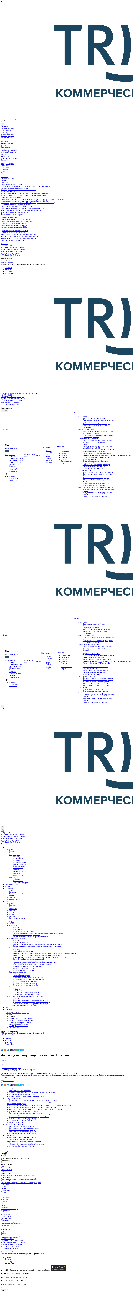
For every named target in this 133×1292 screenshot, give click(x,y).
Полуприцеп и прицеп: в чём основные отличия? (18, 1179)
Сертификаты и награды (9, 1209)
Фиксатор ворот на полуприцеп (20, 1120)
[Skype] (19, 1050)
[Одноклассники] (5, 1050)
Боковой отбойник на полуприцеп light (23, 1119)
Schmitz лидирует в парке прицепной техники (17, 1175)
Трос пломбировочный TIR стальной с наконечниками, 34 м (30, 1115)
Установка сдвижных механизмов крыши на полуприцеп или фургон (33, 1092)
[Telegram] (22, 1050)
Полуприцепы (18, 858)
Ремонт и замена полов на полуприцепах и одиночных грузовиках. (33, 1102)
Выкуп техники (6, 1218)
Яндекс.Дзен (9, 273)
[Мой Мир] (8, 1050)
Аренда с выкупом (7, 1235)
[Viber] (13, 1050)
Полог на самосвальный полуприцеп (22, 1130)
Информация (5, 1211)
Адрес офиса (5, 1214)
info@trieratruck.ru (8, 262)
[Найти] (2, 124)
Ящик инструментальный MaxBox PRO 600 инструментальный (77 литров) (36, 1109)
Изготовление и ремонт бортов (20, 1091)
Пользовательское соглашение (11, 1224)
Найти (3, 1290)
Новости (4, 1166)
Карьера (4, 1205)
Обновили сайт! (6, 1170)
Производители (6, 1190)
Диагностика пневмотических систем (22, 1137)
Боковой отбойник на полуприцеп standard (24, 1111)
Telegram (10, 253)
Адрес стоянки (6, 1216)
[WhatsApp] (16, 1050)
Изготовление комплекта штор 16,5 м (22, 1132)
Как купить (13, 892)
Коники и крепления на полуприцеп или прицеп (30, 1000)
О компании (5, 1198)
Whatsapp (11, 251)
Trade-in (3, 1233)
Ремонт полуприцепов (21, 942)
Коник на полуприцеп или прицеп (21, 1146)
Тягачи (3, 1186)
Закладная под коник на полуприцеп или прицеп (26, 1145)
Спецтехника (18, 881)
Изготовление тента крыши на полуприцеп (24, 1128)
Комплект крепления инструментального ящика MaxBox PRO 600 (32, 1107)
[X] (11, 1050)
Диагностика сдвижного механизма (22, 1139)
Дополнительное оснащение (23, 951)
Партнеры (4, 1207)
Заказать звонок (14, 1028)
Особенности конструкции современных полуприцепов (21, 1183)
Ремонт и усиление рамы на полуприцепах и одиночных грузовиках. (33, 1100)
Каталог (12, 851)
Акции (3, 1188)
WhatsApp (8, 271)
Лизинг (3, 1231)
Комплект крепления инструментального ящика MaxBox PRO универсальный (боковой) (40, 1105)
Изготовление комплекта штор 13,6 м (22, 1133)
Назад (13, 849)
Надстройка (17, 929)
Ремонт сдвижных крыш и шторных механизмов (26, 1096)
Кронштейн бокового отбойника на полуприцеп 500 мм (29, 1117)
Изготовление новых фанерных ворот (22, 1094)
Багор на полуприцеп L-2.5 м (19, 1122)
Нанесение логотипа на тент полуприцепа (24, 1126)
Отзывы (4, 1203)
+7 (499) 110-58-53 (7, 246)
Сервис (11, 924)
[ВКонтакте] (2, 1050)
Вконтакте (8, 268)
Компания (12, 905)
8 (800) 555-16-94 (13, 249)
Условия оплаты (6, 1229)
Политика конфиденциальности (12, 1222)
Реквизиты (5, 1199)
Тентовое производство (21, 976)
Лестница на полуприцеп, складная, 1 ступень (25, 1113)
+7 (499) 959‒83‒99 (10, 255)
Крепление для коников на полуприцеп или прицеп (27, 1143)
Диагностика (18, 991)
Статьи (3, 1171)
